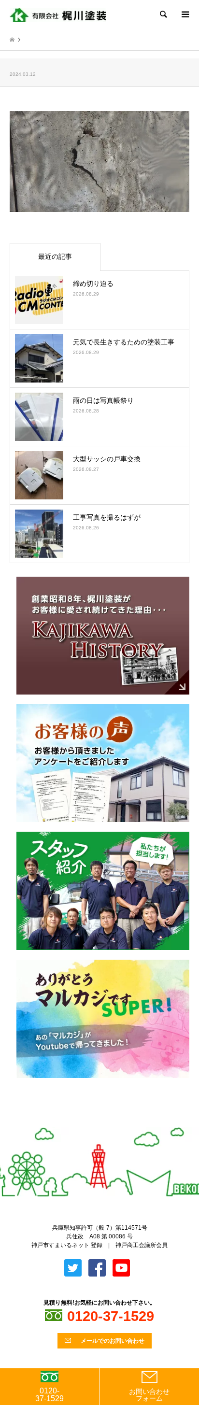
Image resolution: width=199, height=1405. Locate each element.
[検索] (162, 14)
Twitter (91, 1122)
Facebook (107, 1122)
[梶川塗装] (58, 14)
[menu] (184, 14)
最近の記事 (55, 256)
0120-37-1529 (49, 1395)
